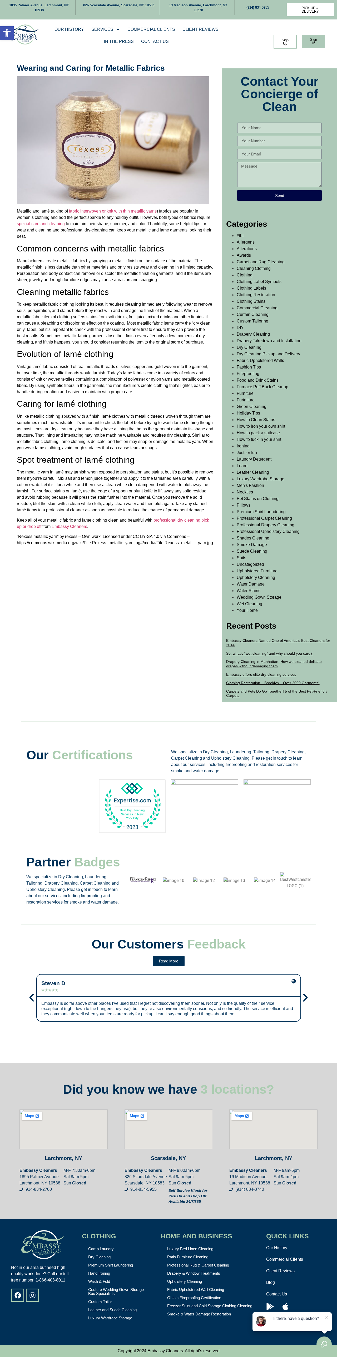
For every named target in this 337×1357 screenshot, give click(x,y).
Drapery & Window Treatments (193, 1273)
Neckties (245, 492)
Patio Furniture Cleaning (187, 1257)
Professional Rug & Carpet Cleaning (198, 1265)
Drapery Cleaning (253, 334)
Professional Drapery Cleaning (265, 525)
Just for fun (247, 452)
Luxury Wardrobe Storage (260, 479)
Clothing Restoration (256, 294)
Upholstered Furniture (257, 571)
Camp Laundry (101, 1249)
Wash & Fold (99, 1281)
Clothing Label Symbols (259, 281)
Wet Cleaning (249, 604)
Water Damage (251, 584)
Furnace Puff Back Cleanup (262, 387)
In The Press (119, 41)
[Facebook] (17, 1295)
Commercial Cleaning (257, 308)
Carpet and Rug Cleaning (261, 262)
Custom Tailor (100, 1301)
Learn (242, 465)
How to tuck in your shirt (259, 439)
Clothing (244, 275)
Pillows (243, 505)
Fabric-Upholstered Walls (260, 360)
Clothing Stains (251, 301)
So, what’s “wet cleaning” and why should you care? (269, 653)
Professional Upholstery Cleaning (268, 531)
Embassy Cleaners (69, 526)
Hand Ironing (99, 1273)
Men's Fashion (250, 485)
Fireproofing (248, 373)
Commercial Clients (151, 29)
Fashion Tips (249, 367)
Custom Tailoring (252, 321)
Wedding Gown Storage (259, 597)
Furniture (245, 393)
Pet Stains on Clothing (258, 498)
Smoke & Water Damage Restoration (199, 1314)
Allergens (246, 242)
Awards (244, 255)
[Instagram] (32, 1295)
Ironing (243, 446)
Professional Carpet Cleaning (264, 518)
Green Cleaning (251, 406)
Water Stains (248, 590)
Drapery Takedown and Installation (269, 341)
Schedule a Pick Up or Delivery (251, 35)
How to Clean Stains (256, 419)
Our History (69, 29)
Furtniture (246, 400)
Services (102, 29)
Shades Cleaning (253, 538)
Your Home (247, 610)
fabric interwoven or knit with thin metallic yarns (113, 211)
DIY (240, 327)
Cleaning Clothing (254, 268)
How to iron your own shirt (261, 426)
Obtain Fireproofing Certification (194, 1297)
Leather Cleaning (253, 472)
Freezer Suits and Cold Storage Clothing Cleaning (209, 1306)
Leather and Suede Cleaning (112, 1310)
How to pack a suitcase (258, 433)
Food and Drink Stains (258, 380)
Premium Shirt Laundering (261, 511)
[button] (7, 33)
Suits (241, 558)
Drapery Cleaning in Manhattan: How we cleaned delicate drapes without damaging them (274, 663)
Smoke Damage (252, 544)
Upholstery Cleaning (256, 577)
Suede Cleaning (252, 551)
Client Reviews (200, 29)
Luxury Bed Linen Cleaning (190, 1249)
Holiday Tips (248, 413)
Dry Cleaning (249, 347)
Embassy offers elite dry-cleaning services (261, 674)
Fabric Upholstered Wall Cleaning (195, 1289)
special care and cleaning (41, 223)
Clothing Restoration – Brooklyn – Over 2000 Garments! (272, 683)
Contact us (155, 41)
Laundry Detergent (254, 459)
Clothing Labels (251, 288)
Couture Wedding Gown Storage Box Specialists (116, 1291)
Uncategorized (250, 564)
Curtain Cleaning (253, 314)
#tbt (240, 235)
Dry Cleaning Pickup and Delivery (268, 354)
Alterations (247, 248)
